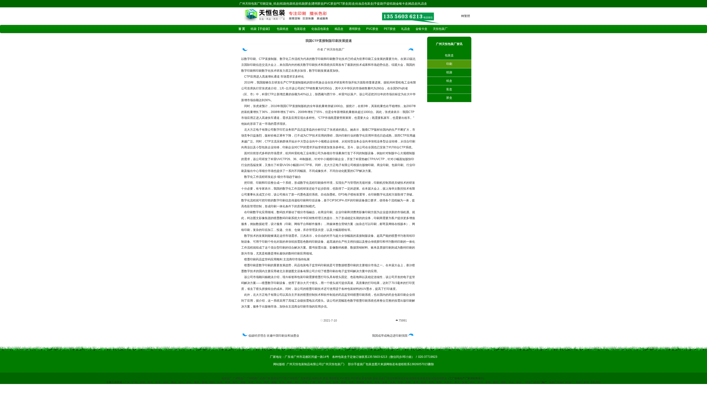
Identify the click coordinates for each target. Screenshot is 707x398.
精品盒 (339, 28)
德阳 (495, 382)
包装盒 (449, 55)
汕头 (165, 382)
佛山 (173, 382)
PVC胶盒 (372, 28)
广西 (312, 382)
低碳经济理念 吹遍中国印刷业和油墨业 (273, 335)
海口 (297, 382)
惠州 (204, 382)
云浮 (281, 382)
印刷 (449, 63)
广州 (134, 382)
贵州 (431, 382)
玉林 (384, 382)
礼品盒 (405, 28)
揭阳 (274, 382)
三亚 (304, 382)
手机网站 (595, 382)
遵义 (457, 382)
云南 (392, 382)
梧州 (343, 382)
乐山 (511, 382)
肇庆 (196, 382)
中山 (258, 382)
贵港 (377, 382)
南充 (518, 382)
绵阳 (503, 382)
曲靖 (408, 382)
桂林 (335, 382)
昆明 (400, 382)
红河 (423, 382)
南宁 (320, 382)
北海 (351, 382)
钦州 (369, 382)
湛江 (181, 382)
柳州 (328, 382)
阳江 (235, 382)
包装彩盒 (300, 28)
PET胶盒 (390, 28)
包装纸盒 (283, 28)
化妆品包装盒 (320, 28)
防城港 (360, 382)
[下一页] (411, 50)
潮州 (266, 382)
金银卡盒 (421, 28)
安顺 (464, 382)
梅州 (212, 382)
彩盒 (449, 89)
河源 (227, 382)
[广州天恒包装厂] (286, 22)
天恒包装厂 (440, 28)
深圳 (142, 382)
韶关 (150, 382)
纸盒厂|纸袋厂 (533, 382)
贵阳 (439, 382)
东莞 (250, 382)
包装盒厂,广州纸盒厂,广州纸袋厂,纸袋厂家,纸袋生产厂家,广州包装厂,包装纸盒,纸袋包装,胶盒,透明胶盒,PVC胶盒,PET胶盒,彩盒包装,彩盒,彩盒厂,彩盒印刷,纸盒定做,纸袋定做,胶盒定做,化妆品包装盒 (334, 378)
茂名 (188, 382)
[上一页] (245, 50)
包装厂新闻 (582, 382)
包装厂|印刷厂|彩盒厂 (561, 382)
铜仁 (472, 382)
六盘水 (448, 382)
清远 (243, 382)
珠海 (158, 382)
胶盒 (449, 97)
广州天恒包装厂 (334, 49)
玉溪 (415, 382)
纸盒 (449, 80)
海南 (289, 382)
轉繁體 (465, 16)
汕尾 (219, 382)
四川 (480, 382)
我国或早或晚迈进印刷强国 (389, 335)
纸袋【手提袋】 (261, 28)
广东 (127, 382)
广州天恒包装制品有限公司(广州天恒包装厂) (315, 364)
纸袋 (449, 72)
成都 (487, 382)
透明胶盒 (355, 28)
